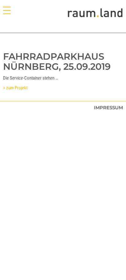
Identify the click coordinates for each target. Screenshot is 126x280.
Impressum (108, 107)
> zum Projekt (15, 88)
